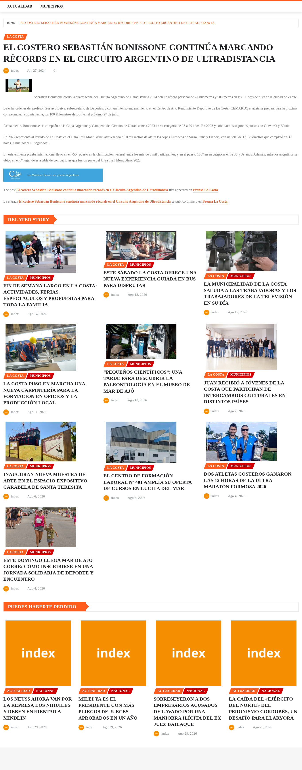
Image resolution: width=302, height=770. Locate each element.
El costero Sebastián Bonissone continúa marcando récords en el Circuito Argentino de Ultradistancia (92, 190)
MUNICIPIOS (51, 6)
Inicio (11, 23)
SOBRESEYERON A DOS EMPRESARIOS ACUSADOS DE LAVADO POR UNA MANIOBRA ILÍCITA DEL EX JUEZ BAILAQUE (187, 711)
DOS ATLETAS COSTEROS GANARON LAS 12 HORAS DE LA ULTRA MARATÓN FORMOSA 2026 (247, 480)
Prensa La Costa (205, 190)
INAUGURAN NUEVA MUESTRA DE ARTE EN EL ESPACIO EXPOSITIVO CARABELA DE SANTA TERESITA (45, 481)
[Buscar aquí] (297, 6)
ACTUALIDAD (19, 6)
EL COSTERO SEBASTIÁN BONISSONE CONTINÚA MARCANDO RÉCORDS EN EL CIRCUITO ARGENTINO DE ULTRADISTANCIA (118, 23)
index (15, 70)
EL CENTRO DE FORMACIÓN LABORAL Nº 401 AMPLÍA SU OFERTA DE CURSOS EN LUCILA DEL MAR (147, 482)
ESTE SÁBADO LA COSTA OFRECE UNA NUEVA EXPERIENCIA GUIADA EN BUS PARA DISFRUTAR (150, 279)
